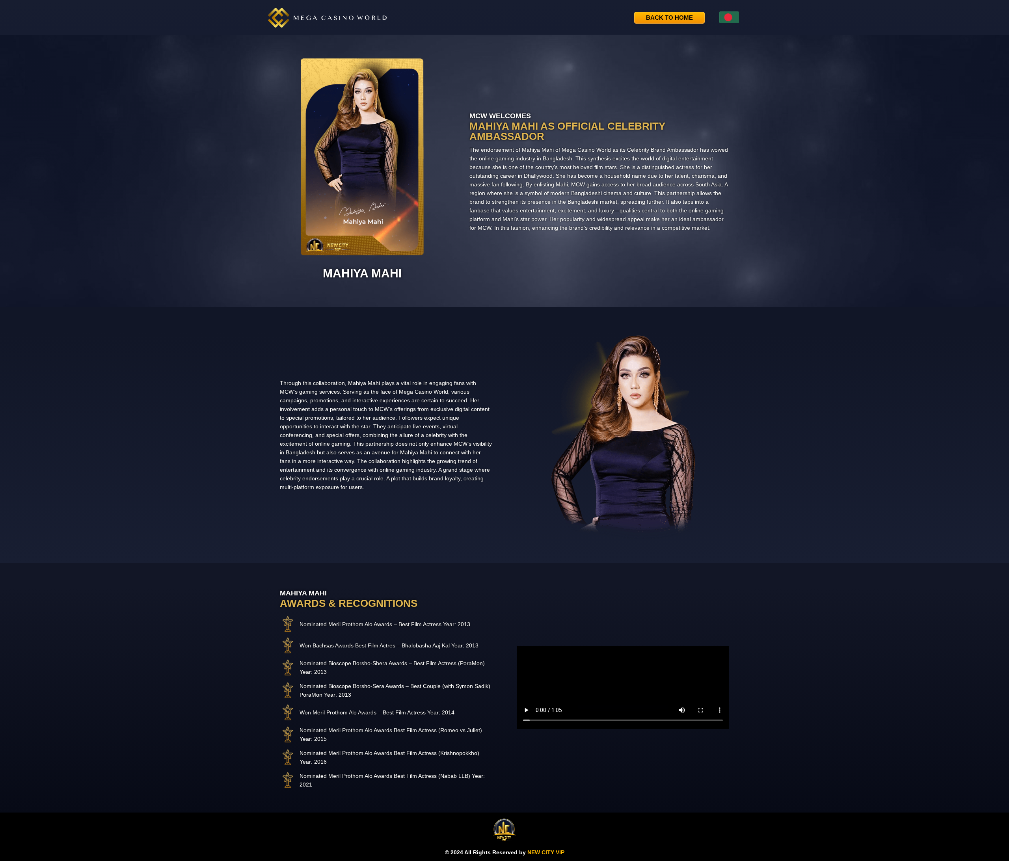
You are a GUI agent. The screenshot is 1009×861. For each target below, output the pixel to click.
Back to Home (669, 17)
